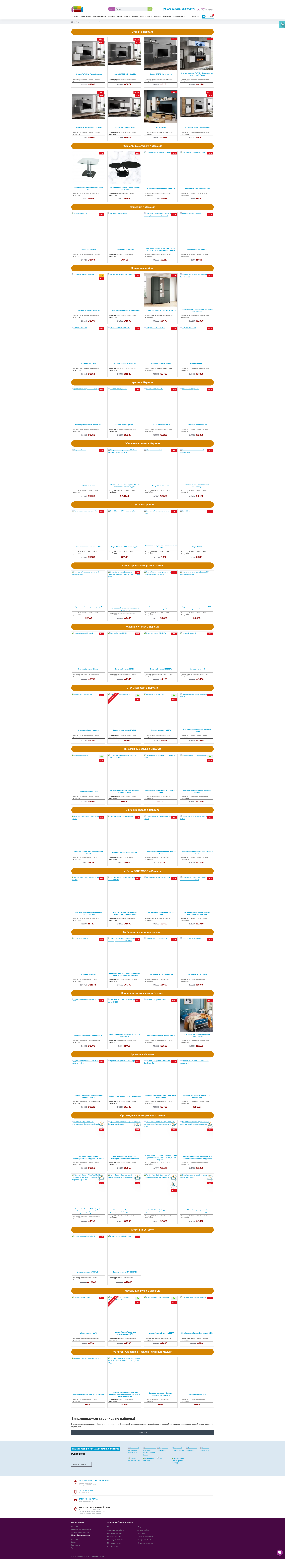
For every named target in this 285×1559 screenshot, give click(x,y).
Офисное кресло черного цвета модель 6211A (197, 852)
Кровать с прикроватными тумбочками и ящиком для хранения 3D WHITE (124, 974)
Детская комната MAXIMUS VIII (125, 1272)
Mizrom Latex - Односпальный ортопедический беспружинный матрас (124, 1211)
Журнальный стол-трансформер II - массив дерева (89, 608)
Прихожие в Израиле (142, 207)
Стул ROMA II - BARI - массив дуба (124, 547)
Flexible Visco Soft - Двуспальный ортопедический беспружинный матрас (161, 1211)
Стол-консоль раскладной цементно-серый (197, 730)
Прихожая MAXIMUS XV (125, 249)
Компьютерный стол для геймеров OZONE (197, 791)
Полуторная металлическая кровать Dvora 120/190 (197, 1035)
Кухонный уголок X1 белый (89, 669)
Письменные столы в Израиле (142, 748)
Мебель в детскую (142, 1229)
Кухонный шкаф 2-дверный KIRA (161, 1333)
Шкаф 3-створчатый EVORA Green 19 (161, 310)
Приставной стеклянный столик (197, 188)
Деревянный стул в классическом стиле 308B (161, 547)
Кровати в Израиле (142, 1054)
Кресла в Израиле (142, 382)
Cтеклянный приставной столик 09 (161, 188)
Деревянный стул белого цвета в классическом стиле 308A (197, 913)
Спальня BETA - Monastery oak (161, 974)
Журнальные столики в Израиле (142, 146)
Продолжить (142, 1432)
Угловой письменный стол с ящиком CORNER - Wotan (124, 791)
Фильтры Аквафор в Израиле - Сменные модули (142, 1351)
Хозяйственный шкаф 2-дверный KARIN (197, 1333)
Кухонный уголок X (197, 669)
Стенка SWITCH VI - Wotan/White (197, 127)
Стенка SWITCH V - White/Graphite (89, 74)
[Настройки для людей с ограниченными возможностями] (282, 24)
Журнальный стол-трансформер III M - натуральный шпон (197, 608)
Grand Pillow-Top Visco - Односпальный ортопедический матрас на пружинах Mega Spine (161, 1157)
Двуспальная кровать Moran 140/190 (88, 1035)
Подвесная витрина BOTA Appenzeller (125, 310)
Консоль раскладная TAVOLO (124, 730)
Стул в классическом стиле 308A (89, 547)
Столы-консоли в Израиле (142, 687)
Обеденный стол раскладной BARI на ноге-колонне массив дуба (125, 486)
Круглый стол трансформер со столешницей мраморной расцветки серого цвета (124, 608)
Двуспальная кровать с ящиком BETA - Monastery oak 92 (88, 1096)
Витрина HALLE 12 (197, 363)
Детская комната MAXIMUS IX (88, 1272)
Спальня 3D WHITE (88, 974)
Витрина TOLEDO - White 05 (89, 310)
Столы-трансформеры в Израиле (142, 565)
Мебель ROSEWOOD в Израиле (142, 871)
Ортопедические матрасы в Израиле (142, 1115)
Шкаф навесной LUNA (88, 1333)
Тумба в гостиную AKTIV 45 (125, 363)
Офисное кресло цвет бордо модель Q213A (88, 852)
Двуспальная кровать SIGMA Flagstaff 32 (125, 1096)
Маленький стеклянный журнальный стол (88, 188)
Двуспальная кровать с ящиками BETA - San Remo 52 (197, 310)
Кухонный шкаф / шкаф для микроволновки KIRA (125, 1333)
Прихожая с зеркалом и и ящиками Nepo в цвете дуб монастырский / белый (161, 249)
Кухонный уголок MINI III (124, 669)
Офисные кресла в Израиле (142, 810)
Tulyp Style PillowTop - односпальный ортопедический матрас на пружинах (197, 1157)
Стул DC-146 (197, 547)
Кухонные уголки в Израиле (142, 626)
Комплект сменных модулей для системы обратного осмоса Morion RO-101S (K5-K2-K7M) (124, 1394)
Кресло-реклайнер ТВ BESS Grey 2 (88, 424)
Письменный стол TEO (89, 791)
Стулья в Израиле (142, 504)
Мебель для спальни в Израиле (142, 932)
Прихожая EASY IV (88, 249)
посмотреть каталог (80, 1468)
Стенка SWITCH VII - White (125, 127)
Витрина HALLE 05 (88, 363)
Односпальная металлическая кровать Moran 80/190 (124, 1035)
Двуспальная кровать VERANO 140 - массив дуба (197, 1096)
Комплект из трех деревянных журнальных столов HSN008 (125, 913)
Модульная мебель (142, 268)
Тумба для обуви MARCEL (197, 249)
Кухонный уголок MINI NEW (161, 669)
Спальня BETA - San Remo (197, 974)
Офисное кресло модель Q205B (124, 852)
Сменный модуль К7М (197, 1394)
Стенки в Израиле (142, 31)
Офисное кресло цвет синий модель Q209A (161, 852)
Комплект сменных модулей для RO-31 (88, 1394)
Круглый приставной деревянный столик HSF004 (88, 913)
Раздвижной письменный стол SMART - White (161, 791)
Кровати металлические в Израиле (142, 993)
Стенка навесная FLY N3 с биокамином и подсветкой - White (197, 74)
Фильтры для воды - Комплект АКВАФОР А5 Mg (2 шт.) (161, 1394)
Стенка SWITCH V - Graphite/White (89, 127)
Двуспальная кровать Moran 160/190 (161, 1035)
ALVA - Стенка (161, 127)
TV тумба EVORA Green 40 (161, 363)
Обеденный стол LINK (161, 486)
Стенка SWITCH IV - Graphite (161, 74)
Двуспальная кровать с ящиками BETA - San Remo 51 (161, 1096)
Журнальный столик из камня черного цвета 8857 (125, 188)
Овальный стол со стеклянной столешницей (197, 486)
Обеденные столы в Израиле (142, 443)
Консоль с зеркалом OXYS (161, 730)
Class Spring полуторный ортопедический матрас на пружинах (197, 1211)
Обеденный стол (88, 486)
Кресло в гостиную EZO (124, 424)
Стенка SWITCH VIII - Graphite (124, 74)
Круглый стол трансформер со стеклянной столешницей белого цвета (161, 608)
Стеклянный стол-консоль (88, 730)
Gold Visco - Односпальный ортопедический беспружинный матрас (88, 1157)
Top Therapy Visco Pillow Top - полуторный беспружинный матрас (125, 1157)
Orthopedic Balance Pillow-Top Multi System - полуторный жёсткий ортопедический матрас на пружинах (88, 1211)
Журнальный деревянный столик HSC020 (161, 913)
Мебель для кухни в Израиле (142, 1290)
